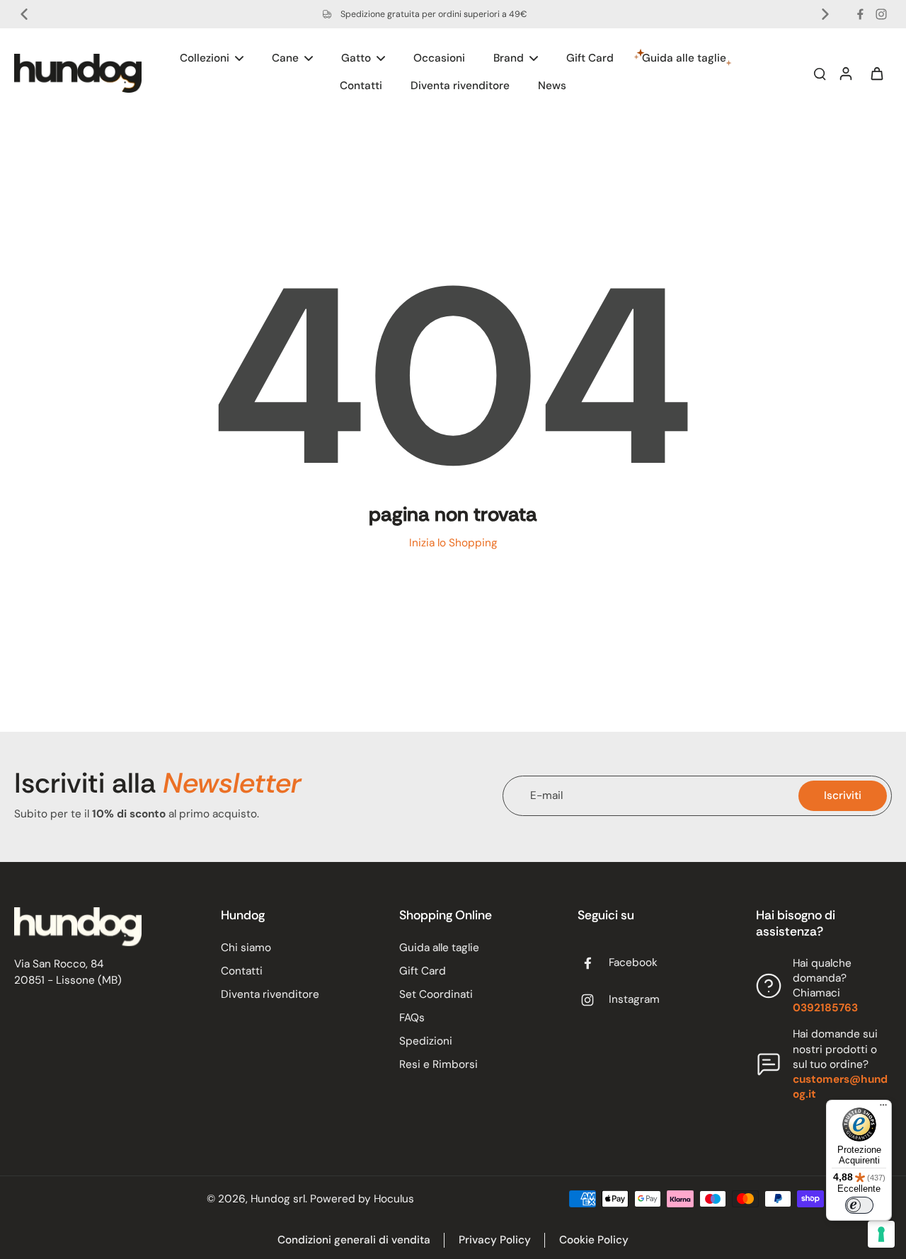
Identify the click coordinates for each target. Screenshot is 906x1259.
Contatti (242, 971)
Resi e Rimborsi (438, 1064)
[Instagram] (881, 14)
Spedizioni (425, 1041)
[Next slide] (825, 14)
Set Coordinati (436, 994)
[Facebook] (860, 14)
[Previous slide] (24, 14)
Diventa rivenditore (270, 994)
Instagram (634, 999)
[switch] (859, 1205)
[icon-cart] (876, 73)
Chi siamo (246, 948)
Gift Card (422, 971)
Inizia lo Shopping (453, 543)
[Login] (845, 72)
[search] (819, 73)
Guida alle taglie (439, 948)
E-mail (546, 795)
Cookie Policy (594, 1240)
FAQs (412, 1018)
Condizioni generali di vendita (353, 1240)
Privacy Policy (495, 1240)
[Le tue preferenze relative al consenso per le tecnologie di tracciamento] (881, 1234)
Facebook (633, 962)
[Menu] (883, 1108)
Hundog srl (278, 1199)
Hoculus (394, 1199)
